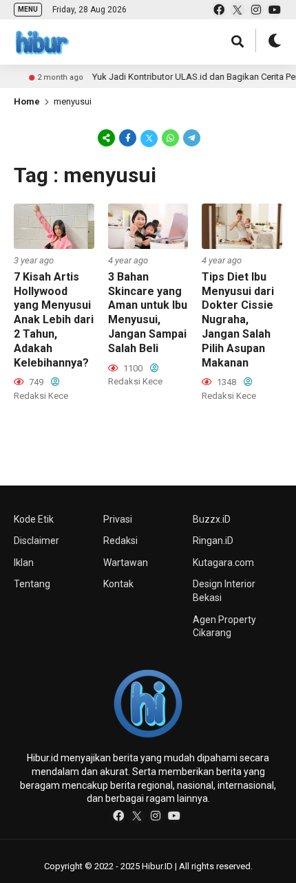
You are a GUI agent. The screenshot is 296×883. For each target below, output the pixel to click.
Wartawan (125, 562)
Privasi (117, 519)
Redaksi (120, 540)
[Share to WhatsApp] (170, 137)
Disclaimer (36, 540)
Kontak (118, 583)
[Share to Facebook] (127, 137)
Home (27, 101)
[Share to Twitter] (149, 137)
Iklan (24, 562)
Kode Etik (34, 519)
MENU (28, 9)
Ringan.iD (213, 540)
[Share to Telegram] (190, 137)
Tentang (32, 583)
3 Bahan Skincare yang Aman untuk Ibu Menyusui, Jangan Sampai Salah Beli (147, 312)
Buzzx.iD (212, 519)
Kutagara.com (223, 562)
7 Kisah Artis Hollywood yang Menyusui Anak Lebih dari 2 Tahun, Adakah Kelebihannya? (54, 319)
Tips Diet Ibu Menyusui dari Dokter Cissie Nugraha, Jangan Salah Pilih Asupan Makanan (238, 319)
